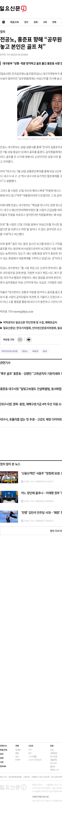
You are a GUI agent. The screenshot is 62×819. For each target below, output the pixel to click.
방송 (17, 756)
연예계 (17, 749)
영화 (17, 753)
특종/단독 (3, 749)
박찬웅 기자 (8, 339)
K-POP (17, 759)
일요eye (3, 766)
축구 (30, 753)
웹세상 (52, 766)
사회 (1, 762)
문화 (51, 745)
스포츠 (30, 745)
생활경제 (53, 759)
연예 (17, 745)
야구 (30, 749)
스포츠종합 (32, 756)
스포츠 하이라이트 (35, 759)
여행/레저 (53, 753)
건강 (51, 749)
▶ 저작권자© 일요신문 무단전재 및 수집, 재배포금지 (28, 322)
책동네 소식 (54, 769)
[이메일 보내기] (20, 339)
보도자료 (53, 763)
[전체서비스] (4, 22)
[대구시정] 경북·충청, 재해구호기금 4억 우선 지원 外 (31, 404)
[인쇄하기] (28, 339)
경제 (1, 757)
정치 (2, 31)
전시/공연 (53, 756)
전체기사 (3, 745)
